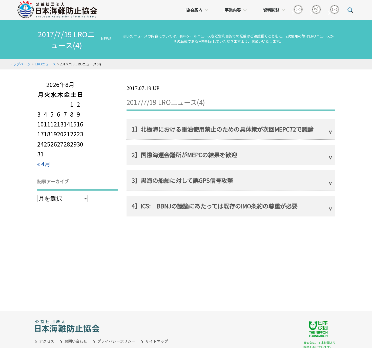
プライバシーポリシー (116, 341)
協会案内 (194, 10)
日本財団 (140, 321)
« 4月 (43, 163)
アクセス (46, 341)
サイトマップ (157, 341)
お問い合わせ (76, 341)
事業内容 (233, 10)
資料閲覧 (271, 10)
